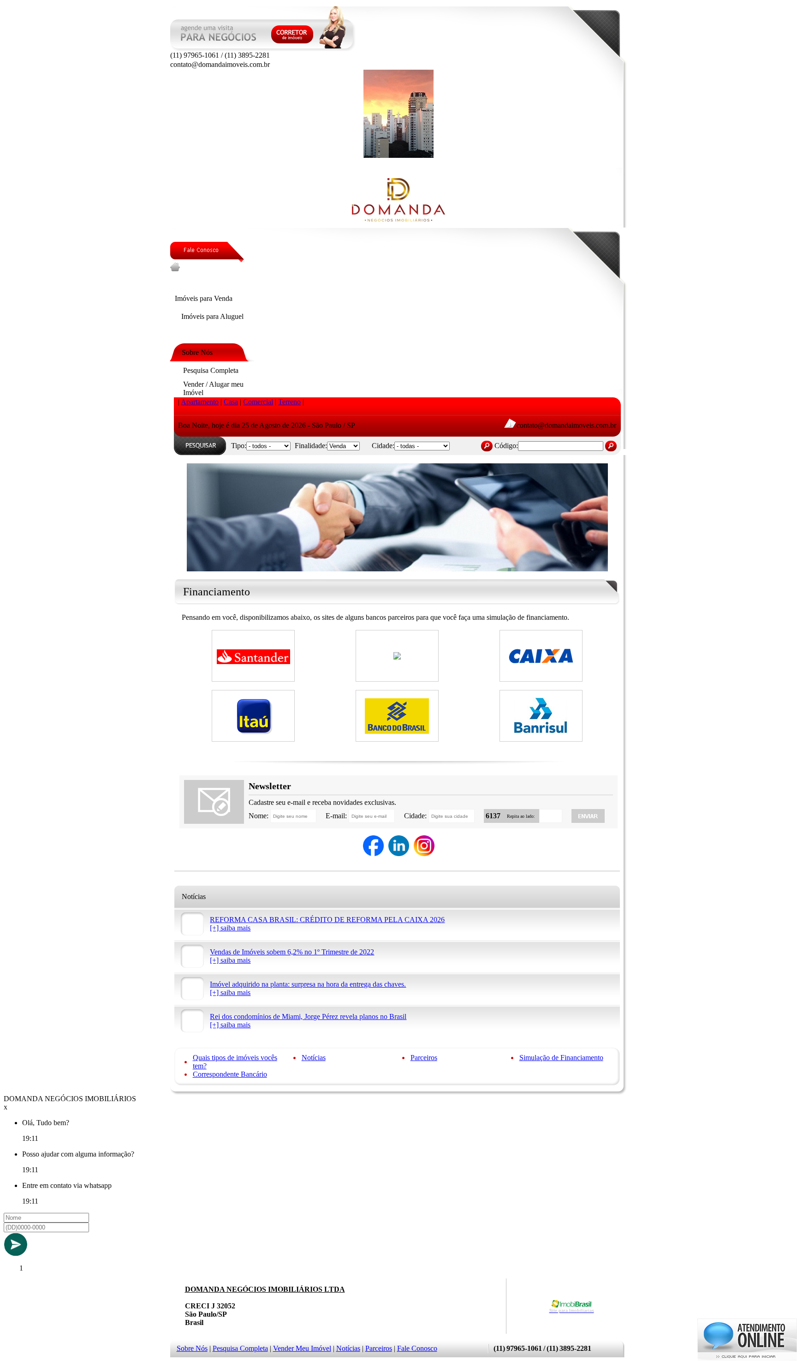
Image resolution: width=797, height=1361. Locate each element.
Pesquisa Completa (240, 1348)
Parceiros (423, 1057)
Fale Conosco (417, 1348)
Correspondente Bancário (230, 1074)
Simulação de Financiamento (561, 1057)
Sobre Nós (192, 1348)
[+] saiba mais (230, 928)
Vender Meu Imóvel (302, 1348)
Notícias (314, 1057)
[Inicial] (398, 155)
